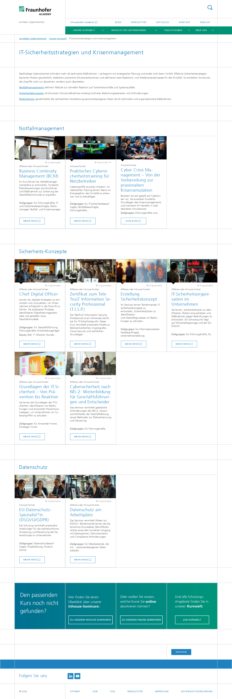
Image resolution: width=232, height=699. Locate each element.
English (205, 22)
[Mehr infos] (40, 148)
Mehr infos (30, 221)
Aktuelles (162, 22)
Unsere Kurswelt (84, 30)
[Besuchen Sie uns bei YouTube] (77, 676)
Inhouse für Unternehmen (128, 30)
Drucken (181, 652)
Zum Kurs (132, 221)
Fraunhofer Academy (83, 22)
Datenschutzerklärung (197, 691)
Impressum (162, 691)
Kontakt (184, 22)
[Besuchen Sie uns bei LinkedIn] (70, 676)
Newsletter (138, 22)
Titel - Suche (210, 7)
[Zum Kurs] (141, 148)
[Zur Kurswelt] (192, 606)
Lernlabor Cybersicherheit (31, 22)
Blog (118, 22)
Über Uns (201, 30)
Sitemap (75, 691)
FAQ (112, 691)
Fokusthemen (173, 30)
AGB (95, 691)
